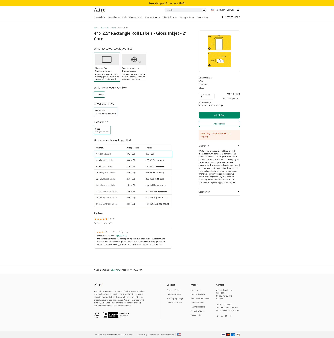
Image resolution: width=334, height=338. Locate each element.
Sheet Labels (99, 17)
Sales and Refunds (167, 334)
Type (96, 28)
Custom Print (202, 17)
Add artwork (219, 123)
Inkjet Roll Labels (170, 17)
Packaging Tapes (187, 17)
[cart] (238, 10)
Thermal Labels (135, 17)
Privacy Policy (142, 334)
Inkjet (113, 28)
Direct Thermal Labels (117, 17)
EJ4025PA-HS (121, 236)
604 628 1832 (225, 304)
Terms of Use (154, 334)
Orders (230, 10)
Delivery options (174, 294)
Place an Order (173, 290)
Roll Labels (104, 28)
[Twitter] (217, 316)
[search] (204, 10)
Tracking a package (175, 298)
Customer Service (174, 302)
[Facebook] (231, 316)
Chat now (115, 270)
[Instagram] (226, 316)
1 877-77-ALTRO (232, 17)
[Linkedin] (222, 316)
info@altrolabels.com (231, 310)
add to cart (219, 115)
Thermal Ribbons (152, 17)
